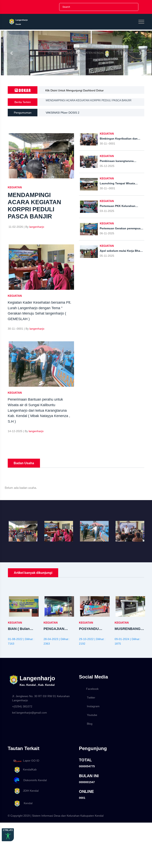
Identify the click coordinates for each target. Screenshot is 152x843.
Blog (89, 723)
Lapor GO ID (31, 760)
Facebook (92, 688)
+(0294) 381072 (22, 706)
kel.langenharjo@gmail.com (29, 712)
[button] (11, 53)
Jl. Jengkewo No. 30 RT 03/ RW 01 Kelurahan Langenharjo (41, 698)
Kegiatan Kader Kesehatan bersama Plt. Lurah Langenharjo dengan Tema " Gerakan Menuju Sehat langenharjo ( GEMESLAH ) (93, 103)
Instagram (93, 706)
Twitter (91, 697)
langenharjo (36, 226)
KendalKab (29, 769)
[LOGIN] (45, 7)
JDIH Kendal (30, 790)
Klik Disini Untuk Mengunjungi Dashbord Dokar (74, 90)
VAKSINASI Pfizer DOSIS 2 (62, 112)
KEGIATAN (15, 187)
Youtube (92, 715)
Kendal (26, 803)
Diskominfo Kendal (34, 780)
